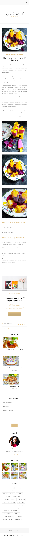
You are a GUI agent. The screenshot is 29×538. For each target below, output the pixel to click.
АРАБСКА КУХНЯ (8, 490)
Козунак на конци (14, 386)
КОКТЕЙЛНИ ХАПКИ (9, 505)
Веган (8, 54)
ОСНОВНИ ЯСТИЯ (8, 508)
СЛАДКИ (14, 510)
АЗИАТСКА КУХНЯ (8, 488)
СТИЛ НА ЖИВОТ (7, 513)
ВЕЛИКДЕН (6, 496)
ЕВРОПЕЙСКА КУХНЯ (9, 499)
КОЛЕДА (20, 505)
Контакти (17, 530)
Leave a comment (8, 323)
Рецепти (20, 54)
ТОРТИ (19, 516)
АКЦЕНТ (19, 488)
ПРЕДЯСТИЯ (20, 508)
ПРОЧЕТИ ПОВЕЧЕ (14, 314)
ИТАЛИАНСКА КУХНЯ (9, 502)
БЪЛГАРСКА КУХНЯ (8, 493)
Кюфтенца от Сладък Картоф (14, 349)
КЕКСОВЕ (20, 502)
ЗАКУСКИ (21, 499)
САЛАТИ (6, 510)
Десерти (13, 54)
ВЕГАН (19, 493)
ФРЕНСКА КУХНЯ (8, 519)
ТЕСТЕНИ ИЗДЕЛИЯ (9, 516)
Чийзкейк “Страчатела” (14, 368)
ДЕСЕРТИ (16, 496)
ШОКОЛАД (19, 519)
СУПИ (17, 513)
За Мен (10, 530)
